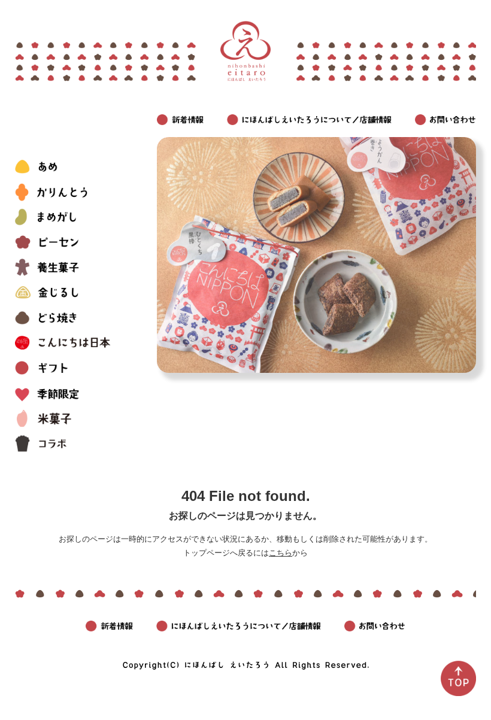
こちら (280, 552)
